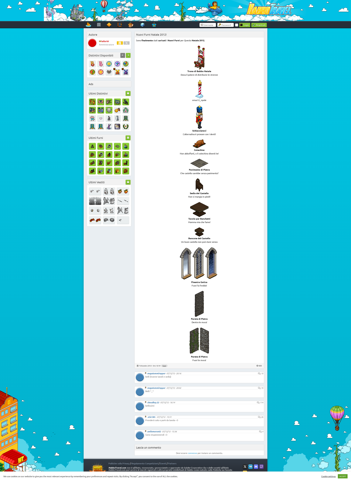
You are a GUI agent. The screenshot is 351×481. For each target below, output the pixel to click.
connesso (192, 453)
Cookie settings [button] (328, 476)
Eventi (163, 463)
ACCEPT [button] (342, 476)
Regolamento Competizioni (144, 463)
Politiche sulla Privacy (118, 463)
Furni (164, 366)
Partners (172, 463)
